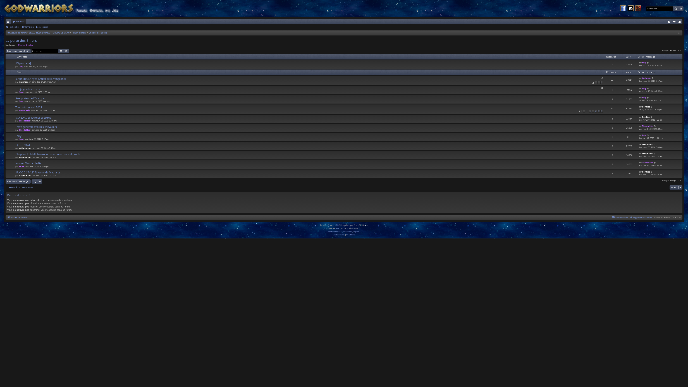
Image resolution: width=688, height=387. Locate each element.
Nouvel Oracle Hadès (28, 163)
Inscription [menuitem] (680, 22)
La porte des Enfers (21, 40)
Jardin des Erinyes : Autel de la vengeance (40, 78)
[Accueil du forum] (68, 8)
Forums (20, 21)
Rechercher (14, 27)
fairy (21, 66)
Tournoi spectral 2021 (28, 107)
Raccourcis (9, 22)
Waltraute (646, 78)
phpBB (336, 225)
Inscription (43, 27)
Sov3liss (646, 107)
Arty (337, 228)
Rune (21, 166)
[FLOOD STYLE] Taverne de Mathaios (37, 172)
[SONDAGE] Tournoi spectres (33, 117)
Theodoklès (24, 110)
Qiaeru (357, 232)
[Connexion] (638, 8)
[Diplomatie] (23, 63)
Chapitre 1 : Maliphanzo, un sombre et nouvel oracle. (48, 154)
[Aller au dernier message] (648, 62)
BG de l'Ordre (23, 145)
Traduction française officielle (340, 232)
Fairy (18, 136)
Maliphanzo (24, 82)
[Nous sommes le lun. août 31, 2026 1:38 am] (679, 33)
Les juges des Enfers (27, 89)
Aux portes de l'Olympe (29, 98)
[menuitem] (669, 21)
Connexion (29, 27)
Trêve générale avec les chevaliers (36, 126)
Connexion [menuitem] (675, 22)
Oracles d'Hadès (25, 45)
